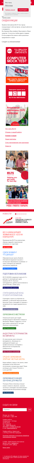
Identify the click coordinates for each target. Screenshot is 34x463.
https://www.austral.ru (9, 328)
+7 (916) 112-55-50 (14, 426)
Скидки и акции (6, 17)
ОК (29, 410)
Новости (8, 146)
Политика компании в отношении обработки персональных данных (16, 436)
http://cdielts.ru (7, 247)
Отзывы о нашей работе (13, 132)
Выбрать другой (10, 10)
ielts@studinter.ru (12, 428)
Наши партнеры (10, 139)
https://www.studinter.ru (10, 268)
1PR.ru (15, 444)
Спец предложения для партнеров (17, 142)
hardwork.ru (14, 443)
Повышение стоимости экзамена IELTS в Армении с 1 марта (23, 221)
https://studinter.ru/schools (10, 373)
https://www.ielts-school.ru (10, 287)
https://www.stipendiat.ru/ (10, 309)
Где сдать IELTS (10, 129)
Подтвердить (23, 10)
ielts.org (15, 456)
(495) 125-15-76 (10, 425)
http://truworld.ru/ (8, 392)
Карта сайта (6, 447)
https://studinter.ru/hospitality (11, 351)
